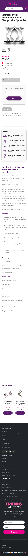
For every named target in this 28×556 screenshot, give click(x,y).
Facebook (3, 74)
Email (8, 74)
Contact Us (4, 458)
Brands (3, 482)
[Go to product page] (7, 394)
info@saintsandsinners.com (9, 441)
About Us (4, 461)
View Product (8, 413)
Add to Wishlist (6, 109)
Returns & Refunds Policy (8, 475)
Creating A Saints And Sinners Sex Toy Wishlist (14, 499)
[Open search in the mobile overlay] (14, 8)
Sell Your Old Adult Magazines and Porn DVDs (14, 490)
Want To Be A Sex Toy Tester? (10, 496)
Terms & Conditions (7, 469)
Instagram (13, 451)
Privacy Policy (5, 472)
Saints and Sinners (11, 70)
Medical (7, 68)
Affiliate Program (6, 484)
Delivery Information (7, 467)
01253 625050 (5, 437)
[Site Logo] (13, 3)
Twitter (6, 74)
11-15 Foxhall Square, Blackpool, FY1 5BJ (12, 433)
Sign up (14, 532)
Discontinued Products (8, 493)
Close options (17, 115)
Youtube (10, 451)
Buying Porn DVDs (6, 487)
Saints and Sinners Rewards (9, 464)
